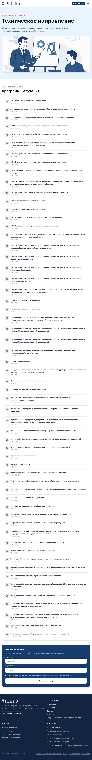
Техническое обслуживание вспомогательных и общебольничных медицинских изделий (47, 568)
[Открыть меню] (88, 3)
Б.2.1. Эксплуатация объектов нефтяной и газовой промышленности (39, 193)
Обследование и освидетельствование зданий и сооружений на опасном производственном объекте (40, 400)
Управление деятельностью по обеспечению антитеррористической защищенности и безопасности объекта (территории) (46, 605)
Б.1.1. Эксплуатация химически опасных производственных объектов (39, 163)
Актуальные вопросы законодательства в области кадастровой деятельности (42, 110)
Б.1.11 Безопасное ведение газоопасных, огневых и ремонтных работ (39, 127)
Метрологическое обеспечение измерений (28, 382)
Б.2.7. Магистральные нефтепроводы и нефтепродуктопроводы (36, 218)
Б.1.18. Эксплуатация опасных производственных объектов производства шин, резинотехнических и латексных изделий (43, 145)
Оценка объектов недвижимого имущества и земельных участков (38, 473)
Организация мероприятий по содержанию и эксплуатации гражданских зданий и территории (45, 411)
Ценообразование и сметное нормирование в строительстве (35, 626)
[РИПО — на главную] (11, 4)
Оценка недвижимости (20, 465)
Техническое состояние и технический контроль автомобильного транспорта (42, 596)
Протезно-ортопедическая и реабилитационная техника (33, 507)
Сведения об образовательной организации (64, 718)
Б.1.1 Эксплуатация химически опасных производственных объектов (39, 154)
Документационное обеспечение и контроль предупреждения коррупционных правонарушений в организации (43, 352)
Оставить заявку (46, 681)
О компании (51, 704)
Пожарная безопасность (11, 734)
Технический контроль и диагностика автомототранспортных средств (39, 560)
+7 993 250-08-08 (56, 727)
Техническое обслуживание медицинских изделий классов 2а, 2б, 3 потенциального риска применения (48, 586)
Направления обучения (11, 737)
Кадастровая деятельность (21, 362)
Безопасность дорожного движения (25, 301)
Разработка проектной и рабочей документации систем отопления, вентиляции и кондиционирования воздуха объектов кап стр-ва (44, 533)
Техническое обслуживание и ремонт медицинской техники (35, 576)
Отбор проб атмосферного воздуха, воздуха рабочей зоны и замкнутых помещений (45, 440)
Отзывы (50, 711)
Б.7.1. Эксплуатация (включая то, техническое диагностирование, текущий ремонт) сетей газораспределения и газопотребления (47, 236)
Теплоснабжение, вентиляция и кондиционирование (32, 551)
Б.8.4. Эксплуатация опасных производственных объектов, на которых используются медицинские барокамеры (45, 258)
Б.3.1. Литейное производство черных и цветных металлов (35, 227)
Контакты (50, 714)
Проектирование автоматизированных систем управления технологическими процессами (48, 490)
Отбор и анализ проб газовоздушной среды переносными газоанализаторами (43, 432)
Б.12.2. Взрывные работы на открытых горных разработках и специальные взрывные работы (46, 172)
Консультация (78, 3)
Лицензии (51, 708)
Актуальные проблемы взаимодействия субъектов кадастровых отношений (42, 118)
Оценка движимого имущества (23, 457)
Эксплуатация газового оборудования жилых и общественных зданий (39, 635)
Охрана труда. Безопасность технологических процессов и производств (40, 448)
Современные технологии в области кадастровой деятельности (37, 543)
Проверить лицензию (13, 713)
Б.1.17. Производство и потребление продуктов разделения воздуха (38, 135)
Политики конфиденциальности (62, 675)
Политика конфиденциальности (79, 754)
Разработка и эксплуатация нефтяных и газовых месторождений (37, 524)
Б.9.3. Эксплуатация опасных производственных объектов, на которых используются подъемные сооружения (45, 280)
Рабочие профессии (9, 727)
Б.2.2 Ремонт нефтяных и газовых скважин (28, 202)
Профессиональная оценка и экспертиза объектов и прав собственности (40, 515)
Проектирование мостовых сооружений (27, 498)
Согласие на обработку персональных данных (51, 754)
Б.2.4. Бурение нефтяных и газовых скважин (28, 210)
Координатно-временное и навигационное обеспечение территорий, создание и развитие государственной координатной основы (48, 372)
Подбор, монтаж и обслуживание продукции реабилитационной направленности (44, 482)
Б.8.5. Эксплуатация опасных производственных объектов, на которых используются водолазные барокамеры (45, 269)
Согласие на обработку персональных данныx (24, 675)
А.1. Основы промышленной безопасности (28, 102)
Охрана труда (7, 731)
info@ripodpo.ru (56, 735)
